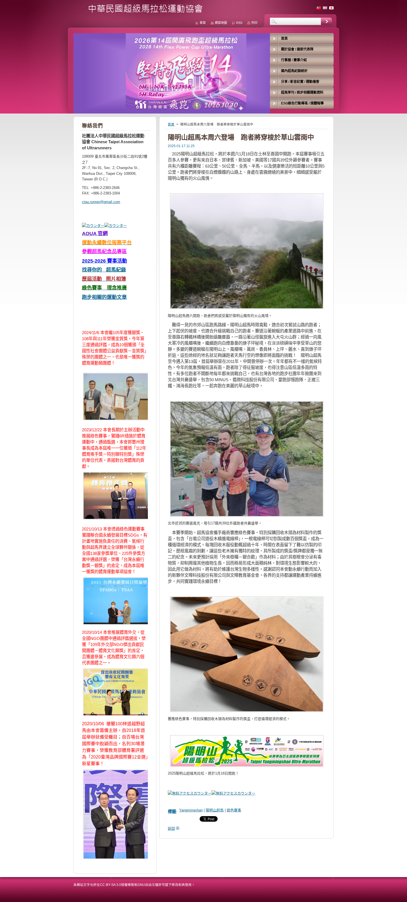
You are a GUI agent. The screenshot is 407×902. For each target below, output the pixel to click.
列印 (254, 22)
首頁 (171, 124)
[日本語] (331, 8)
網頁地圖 (221, 22)
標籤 (172, 811)
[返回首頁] (140, 11)
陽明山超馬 (215, 810)
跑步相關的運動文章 (104, 297)
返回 (171, 828)
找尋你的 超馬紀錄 (104, 270)
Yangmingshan (191, 810)
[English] (325, 8)
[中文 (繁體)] (318, 8)
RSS (239, 22)
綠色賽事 (234, 810)
